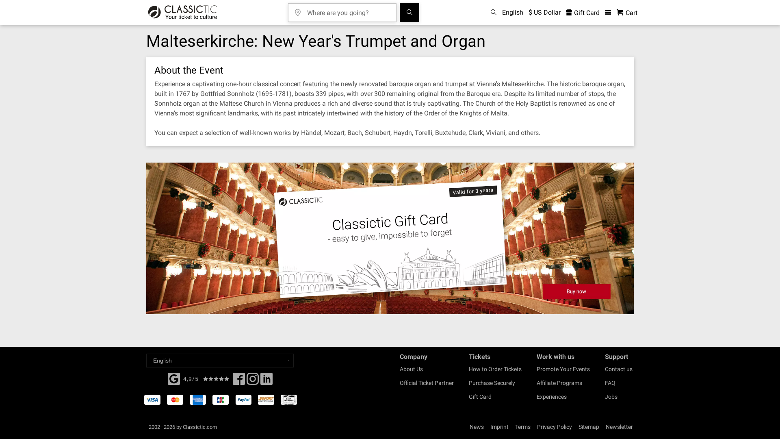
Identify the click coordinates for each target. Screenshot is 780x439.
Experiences (552, 396)
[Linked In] (266, 381)
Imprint (499, 427)
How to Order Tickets (495, 369)
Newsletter (619, 427)
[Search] (409, 12)
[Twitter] (253, 381)
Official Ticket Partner (427, 383)
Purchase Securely (492, 383)
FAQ (610, 383)
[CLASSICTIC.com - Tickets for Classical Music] (182, 12)
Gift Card (586, 13)
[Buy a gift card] (390, 238)
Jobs (611, 396)
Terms (523, 427)
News (477, 427)
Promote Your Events (563, 369)
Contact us (619, 369)
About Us (411, 369)
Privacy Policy (554, 427)
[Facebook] (174, 378)
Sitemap (588, 427)
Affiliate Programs (559, 383)
